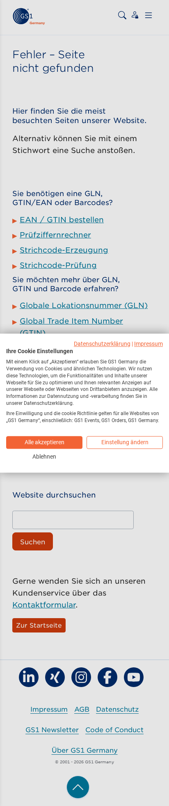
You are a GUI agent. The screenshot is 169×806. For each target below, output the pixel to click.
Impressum (148, 343)
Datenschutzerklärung (102, 343)
